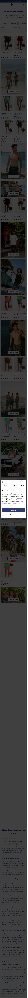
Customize (12, 514)
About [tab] (22, 485)
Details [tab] (13, 485)
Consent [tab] (5, 485)
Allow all (13, 510)
